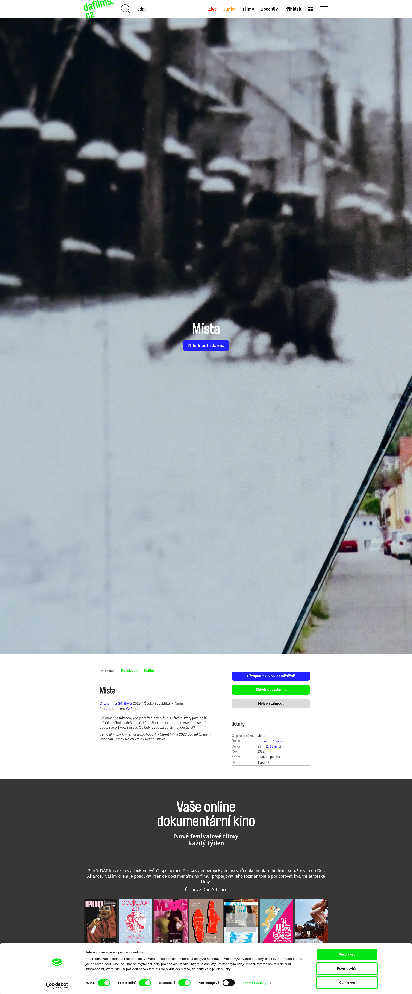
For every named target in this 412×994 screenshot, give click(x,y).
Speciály (269, 9)
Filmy (248, 9)
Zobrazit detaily (254, 983)
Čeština (132, 709)
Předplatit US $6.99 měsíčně (271, 676)
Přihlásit (292, 9)
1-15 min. (273, 746)
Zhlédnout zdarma (206, 345)
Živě (212, 9)
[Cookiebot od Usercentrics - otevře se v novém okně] (57, 985)
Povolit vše (347, 954)
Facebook (129, 670)
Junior (229, 9)
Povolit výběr (347, 968)
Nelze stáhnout (271, 703)
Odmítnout (347, 982)
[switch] (145, 982)
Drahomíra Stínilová (116, 703)
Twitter (149, 670)
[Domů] (99, 9)
